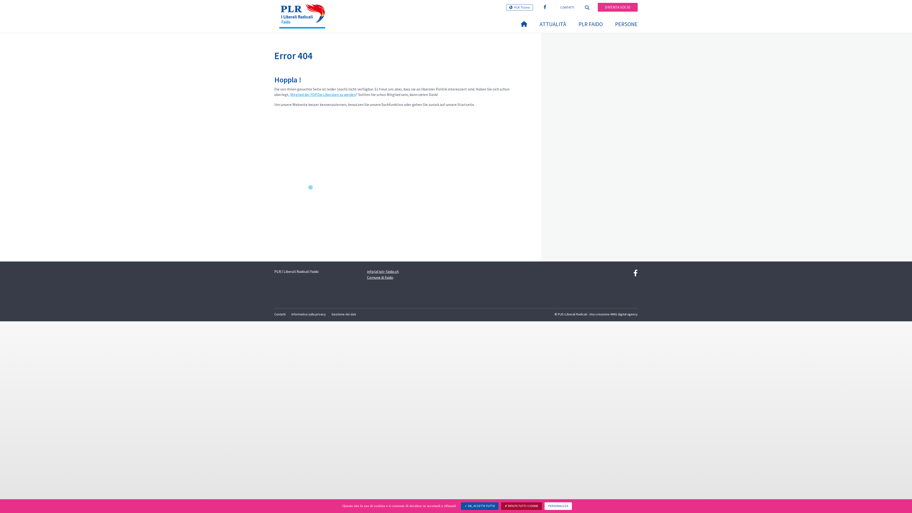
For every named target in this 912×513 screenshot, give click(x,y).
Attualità (553, 24)
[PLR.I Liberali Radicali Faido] (304, 10)
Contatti (567, 7)
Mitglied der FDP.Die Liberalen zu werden (323, 94)
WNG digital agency (624, 314)
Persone (626, 24)
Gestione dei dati (344, 314)
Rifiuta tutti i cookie (522, 506)
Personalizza (558, 506)
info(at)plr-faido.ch (383, 271)
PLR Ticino (522, 7)
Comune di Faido (380, 277)
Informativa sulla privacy (308, 314)
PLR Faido (591, 24)
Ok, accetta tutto (481, 506)
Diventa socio (618, 7)
